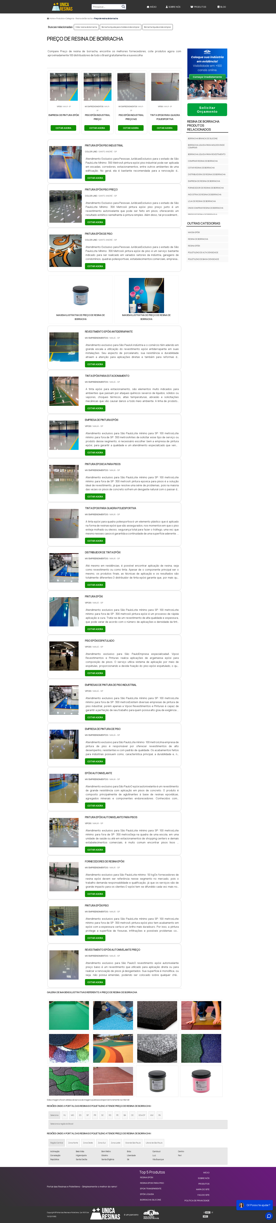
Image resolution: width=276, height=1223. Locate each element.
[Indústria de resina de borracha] (157, 1048)
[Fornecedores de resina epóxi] (64, 889)
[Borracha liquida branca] (69, 1081)
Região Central (56, 1142)
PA (159, 1115)
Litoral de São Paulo (154, 1142)
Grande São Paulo (133, 1142)
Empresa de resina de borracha (204, 181)
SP (87, 1115)
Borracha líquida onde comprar (157, 27)
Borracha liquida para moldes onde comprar (121, 27)
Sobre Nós (174, 6)
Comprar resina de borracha (203, 161)
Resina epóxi (194, 245)
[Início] (62, 6)
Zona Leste (115, 1142)
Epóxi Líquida (147, 1194)
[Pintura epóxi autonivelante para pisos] (64, 845)
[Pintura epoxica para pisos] (64, 492)
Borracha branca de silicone (203, 138)
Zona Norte (73, 1142)
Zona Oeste (88, 1142)
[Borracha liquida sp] (157, 1015)
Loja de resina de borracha (202, 201)
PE (117, 1115)
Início (153, 6)
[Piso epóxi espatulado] (64, 668)
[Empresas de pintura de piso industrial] (64, 712)
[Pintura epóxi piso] (64, 933)
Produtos (200, 6)
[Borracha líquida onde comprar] (69, 1048)
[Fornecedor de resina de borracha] (113, 1015)
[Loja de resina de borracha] (113, 1048)
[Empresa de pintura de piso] (64, 757)
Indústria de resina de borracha (204, 194)
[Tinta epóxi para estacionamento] (64, 403)
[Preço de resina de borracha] (80, 295)
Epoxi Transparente (150, 1188)
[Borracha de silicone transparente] (201, 1015)
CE (132, 1115)
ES (80, 1115)
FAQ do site (203, 1194)
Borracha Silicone (150, 1199)
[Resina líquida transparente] (201, 1048)
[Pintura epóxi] (64, 624)
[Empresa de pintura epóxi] (64, 448)
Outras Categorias (203, 223)
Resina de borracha (198, 239)
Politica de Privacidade (196, 1200)
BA (125, 1115)
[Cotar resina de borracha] (113, 1081)
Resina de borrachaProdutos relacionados (203, 125)
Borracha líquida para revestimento (206, 154)
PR (95, 1115)
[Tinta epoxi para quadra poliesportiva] (64, 536)
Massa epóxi (194, 232)
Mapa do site (202, 1189)
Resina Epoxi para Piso (152, 1182)
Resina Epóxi (146, 1177)
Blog (223, 6)
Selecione (54, 1115)
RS (110, 1115)
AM (151, 1115)
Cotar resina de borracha (86, 27)
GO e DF (142, 1115)
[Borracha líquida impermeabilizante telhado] (69, 1015)
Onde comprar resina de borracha (205, 208)
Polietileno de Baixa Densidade (203, 259)
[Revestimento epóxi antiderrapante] (64, 359)
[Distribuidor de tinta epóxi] (64, 580)
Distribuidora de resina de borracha (207, 174)
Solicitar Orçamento (207, 109)
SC (102, 1115)
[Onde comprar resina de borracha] (157, 1081)
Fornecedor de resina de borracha (206, 187)
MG (72, 1115)
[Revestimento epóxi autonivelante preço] (64, 977)
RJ (65, 1115)
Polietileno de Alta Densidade (203, 252)
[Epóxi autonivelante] (64, 801)
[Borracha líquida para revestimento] (201, 1081)
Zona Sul (102, 1142)
